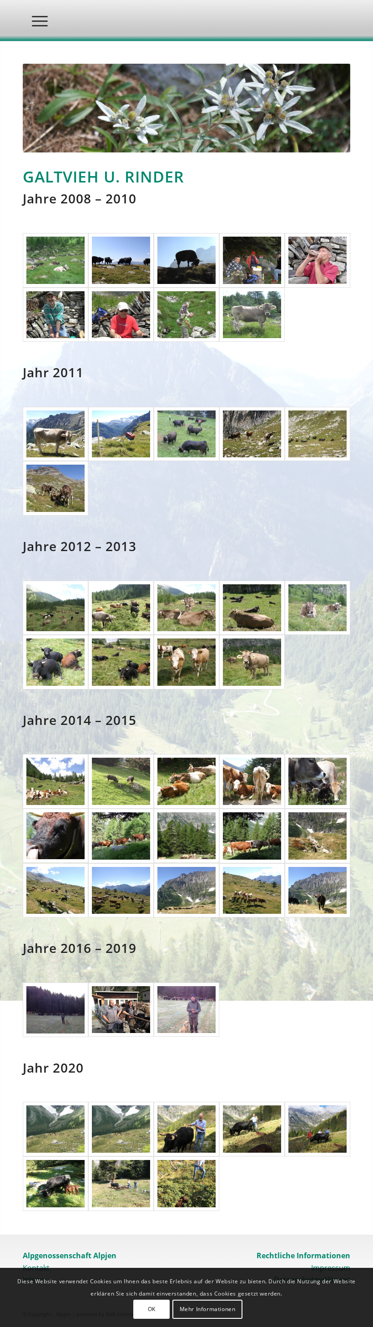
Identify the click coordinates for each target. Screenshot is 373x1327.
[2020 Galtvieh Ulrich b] (252, 1129)
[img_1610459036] (55, 1010)
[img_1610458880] (186, 260)
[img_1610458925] (186, 434)
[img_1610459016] (121, 890)
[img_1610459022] (252, 890)
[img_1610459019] (186, 890)
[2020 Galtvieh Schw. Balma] (121, 1129)
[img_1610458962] (121, 662)
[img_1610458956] (317, 608)
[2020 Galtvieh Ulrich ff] (55, 1183)
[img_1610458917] (121, 434)
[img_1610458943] (55, 608)
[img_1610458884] (252, 260)
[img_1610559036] (186, 1010)
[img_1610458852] (55, 260)
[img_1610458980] (121, 781)
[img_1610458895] (121, 315)
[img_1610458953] (252, 608)
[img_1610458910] (55, 434)
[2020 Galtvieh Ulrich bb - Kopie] (317, 1129)
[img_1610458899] (186, 315)
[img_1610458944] (121, 608)
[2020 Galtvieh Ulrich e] (186, 1183)
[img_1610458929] (252, 434)
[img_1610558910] (55, 488)
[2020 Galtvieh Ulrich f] (121, 1183)
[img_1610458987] (186, 781)
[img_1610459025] (317, 890)
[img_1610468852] (252, 315)
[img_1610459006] (252, 836)
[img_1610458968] (252, 662)
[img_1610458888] (317, 260)
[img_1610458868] (121, 260)
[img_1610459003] (186, 836)
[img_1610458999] (121, 836)
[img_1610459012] (55, 890)
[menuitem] (35, 20)
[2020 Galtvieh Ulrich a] (186, 1129)
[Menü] (35, 20)
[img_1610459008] (317, 836)
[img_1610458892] (55, 315)
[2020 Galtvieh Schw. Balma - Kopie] (55, 1129)
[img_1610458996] (55, 836)
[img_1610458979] (55, 781)
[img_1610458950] (186, 608)
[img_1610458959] (55, 662)
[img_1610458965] (186, 662)
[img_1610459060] (121, 1010)
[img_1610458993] (317, 781)
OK (152, 1309)
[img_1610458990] (252, 781)
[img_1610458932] (317, 434)
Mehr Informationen (208, 1309)
